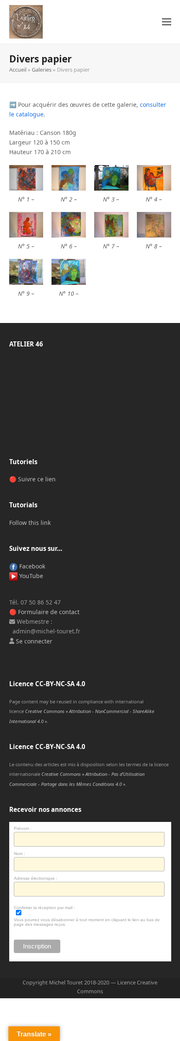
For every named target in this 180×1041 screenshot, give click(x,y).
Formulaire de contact (49, 612)
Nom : (19, 853)
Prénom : (22, 828)
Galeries (41, 69)
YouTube (30, 576)
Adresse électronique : (35, 878)
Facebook (31, 566)
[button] (166, 22)
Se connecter (34, 641)
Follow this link (30, 523)
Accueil (17, 69)
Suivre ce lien (37, 479)
